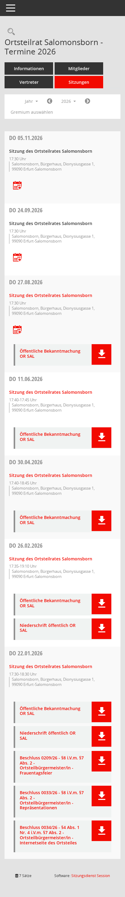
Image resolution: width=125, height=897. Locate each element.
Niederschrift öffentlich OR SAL (48, 628)
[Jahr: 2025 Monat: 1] (49, 101)
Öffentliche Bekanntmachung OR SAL (50, 354)
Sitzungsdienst (90, 875)
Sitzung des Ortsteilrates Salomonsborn (50, 295)
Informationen (29, 68)
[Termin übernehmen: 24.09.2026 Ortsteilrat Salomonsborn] (17, 258)
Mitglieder (79, 68)
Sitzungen (79, 82)
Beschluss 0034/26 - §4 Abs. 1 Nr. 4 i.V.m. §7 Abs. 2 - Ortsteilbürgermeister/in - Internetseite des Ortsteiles (49, 835)
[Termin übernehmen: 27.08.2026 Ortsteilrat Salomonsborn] (17, 330)
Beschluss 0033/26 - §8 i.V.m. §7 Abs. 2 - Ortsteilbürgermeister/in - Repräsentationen (52, 800)
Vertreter (29, 82)
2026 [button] (66, 101)
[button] (101, 354)
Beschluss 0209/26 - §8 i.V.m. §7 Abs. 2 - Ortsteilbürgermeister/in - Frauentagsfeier (52, 765)
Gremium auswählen (32, 112)
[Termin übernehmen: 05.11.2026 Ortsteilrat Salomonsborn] (17, 186)
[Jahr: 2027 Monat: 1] (87, 101)
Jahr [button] (29, 101)
